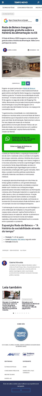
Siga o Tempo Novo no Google (18, 20)
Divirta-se (8, 378)
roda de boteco (14, 250)
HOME (24, 367)
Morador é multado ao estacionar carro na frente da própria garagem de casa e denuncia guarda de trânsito (10, 306)
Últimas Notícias (8, 14)
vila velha (23, 250)
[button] (23, 83)
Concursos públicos (12, 370)
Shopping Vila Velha (17, 239)
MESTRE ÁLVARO (10, 374)
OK (21, 390)
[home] (21, 2)
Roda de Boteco (29, 88)
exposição (5, 250)
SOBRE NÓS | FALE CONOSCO (28, 371)
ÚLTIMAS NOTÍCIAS (10, 367)
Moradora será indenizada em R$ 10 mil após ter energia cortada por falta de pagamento (30, 305)
